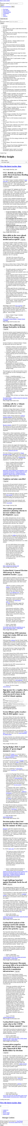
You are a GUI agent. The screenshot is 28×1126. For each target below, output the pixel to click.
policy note (11, 848)
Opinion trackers (7, 12)
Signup (4, 1111)
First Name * (6, 700)
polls (9, 603)
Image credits (6, 1114)
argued (19, 1078)
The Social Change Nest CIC (16, 1122)
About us (5, 16)
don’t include (9, 495)
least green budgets (9, 756)
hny (4, 699)
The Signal (5, 9)
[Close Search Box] (0, 2)
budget (12, 754)
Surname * (5, 702)
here (21, 911)
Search (2, 5)
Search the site (4, 18)
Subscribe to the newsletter (9, 707)
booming (22, 760)
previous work (21, 457)
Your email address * (8, 704)
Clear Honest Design (21, 1121)
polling (14, 535)
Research (5, 828)
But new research (7, 425)
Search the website (4, 3)
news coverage (18, 305)
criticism (13, 640)
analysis (19, 1083)
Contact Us (5, 1110)
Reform (8, 587)
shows (9, 798)
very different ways (14, 592)
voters (17, 762)
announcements (14, 755)
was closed (9, 503)
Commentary (6, 13)
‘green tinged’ (19, 768)
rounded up (13, 770)
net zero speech (17, 784)
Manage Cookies (8, 1118)
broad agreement (18, 778)
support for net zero (13, 450)
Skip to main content (5, 0)
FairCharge (14, 809)
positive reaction (23, 1063)
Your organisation (7, 705)
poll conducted (19, 680)
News (4, 14)
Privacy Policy (6, 1112)
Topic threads (6, 10)
